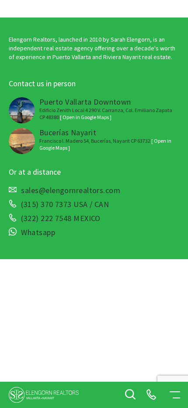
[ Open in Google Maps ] (85, 117)
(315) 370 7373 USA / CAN (65, 204)
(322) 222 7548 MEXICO (60, 218)
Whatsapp (38, 232)
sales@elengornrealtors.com (70, 190)
